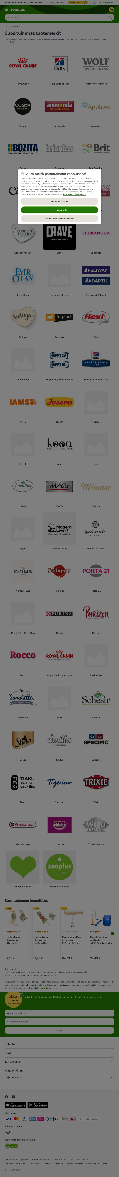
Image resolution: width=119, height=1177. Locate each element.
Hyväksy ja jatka (59, 210)
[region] (59, 196)
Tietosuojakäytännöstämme (74, 194)
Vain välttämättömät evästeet (60, 218)
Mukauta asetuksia (59, 201)
